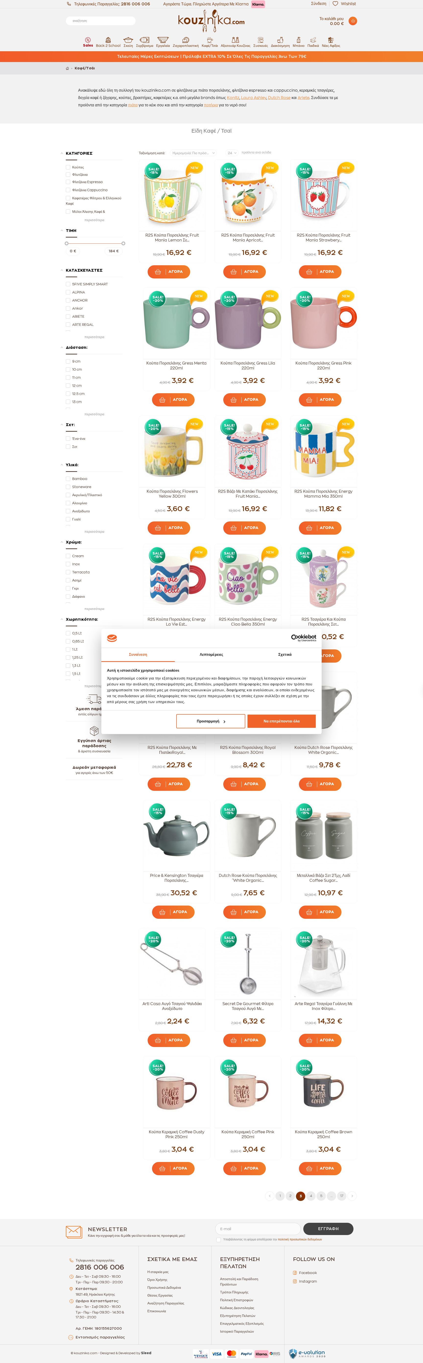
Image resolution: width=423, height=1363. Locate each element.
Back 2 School (108, 45)
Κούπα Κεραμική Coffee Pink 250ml (248, 1134)
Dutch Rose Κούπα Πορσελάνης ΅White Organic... (248, 878)
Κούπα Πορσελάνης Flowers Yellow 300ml (172, 494)
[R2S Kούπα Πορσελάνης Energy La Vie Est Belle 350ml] (176, 579)
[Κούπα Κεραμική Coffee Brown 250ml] (323, 1092)
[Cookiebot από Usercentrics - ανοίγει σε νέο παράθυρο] (294, 638)
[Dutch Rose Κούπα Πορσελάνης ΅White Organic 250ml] (248, 835)
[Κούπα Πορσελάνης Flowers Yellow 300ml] (172, 451)
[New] (193, 169)
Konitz (233, 98)
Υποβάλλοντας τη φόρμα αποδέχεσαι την (272, 1239)
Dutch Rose (279, 98)
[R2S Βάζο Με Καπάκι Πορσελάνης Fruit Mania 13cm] (248, 451)
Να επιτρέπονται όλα (282, 721)
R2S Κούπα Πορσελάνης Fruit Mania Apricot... (248, 237)
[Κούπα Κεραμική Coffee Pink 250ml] (248, 1092)
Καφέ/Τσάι (210, 45)
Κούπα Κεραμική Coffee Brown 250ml (323, 1134)
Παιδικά (313, 45)
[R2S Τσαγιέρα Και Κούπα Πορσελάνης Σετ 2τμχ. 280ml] (323, 579)
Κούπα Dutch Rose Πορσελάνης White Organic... (323, 750)
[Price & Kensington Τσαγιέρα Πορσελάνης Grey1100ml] (176, 835)
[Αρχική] (67, 68)
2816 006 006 (135, 4)
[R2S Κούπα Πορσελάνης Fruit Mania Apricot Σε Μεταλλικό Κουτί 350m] (248, 195)
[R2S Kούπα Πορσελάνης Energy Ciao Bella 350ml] (248, 579)
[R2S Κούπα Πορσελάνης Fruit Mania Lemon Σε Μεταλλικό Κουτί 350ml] (172, 195)
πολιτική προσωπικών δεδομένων (300, 1239)
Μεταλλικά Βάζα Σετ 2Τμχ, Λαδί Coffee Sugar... (323, 878)
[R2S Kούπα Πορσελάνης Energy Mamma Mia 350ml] (323, 451)
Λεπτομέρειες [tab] (211, 654)
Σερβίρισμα (144, 45)
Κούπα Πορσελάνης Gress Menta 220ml (176, 365)
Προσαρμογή (208, 721)
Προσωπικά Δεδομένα (164, 1287)
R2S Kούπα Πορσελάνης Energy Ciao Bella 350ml (248, 622)
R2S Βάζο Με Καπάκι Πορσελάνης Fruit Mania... (248, 494)
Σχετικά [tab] (285, 654)
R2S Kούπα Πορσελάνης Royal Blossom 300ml (248, 750)
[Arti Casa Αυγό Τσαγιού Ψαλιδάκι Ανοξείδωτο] (172, 963)
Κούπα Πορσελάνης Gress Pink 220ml (323, 365)
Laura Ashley (253, 98)
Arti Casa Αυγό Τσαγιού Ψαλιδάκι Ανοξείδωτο (172, 1006)
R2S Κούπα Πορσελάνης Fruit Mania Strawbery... (323, 237)
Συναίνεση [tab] (138, 654)
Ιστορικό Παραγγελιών (237, 1331)
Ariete (303, 98)
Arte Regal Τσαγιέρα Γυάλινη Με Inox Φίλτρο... (323, 1006)
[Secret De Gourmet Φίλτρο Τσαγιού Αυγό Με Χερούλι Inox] (248, 963)
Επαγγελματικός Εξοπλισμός (242, 1323)
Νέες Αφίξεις (331, 45)
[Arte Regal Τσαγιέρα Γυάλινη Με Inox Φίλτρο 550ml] (323, 963)
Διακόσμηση (280, 45)
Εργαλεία (163, 45)
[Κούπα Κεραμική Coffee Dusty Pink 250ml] (176, 1092)
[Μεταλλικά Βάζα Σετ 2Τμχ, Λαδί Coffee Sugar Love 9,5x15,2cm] (323, 835)
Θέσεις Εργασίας (160, 1295)
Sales (88, 45)
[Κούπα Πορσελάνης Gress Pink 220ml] (323, 323)
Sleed (146, 1353)
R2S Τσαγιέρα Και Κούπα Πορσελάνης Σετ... (324, 622)
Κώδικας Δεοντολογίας (237, 1308)
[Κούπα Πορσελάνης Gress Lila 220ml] (248, 323)
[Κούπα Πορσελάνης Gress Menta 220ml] (176, 323)
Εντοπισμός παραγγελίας (100, 1337)
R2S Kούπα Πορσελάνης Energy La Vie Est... (177, 622)
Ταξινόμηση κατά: (152, 153)
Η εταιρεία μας (158, 1272)
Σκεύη (128, 45)
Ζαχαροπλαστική (186, 45)
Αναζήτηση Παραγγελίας (165, 1303)
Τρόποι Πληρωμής (234, 1292)
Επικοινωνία (156, 1311)
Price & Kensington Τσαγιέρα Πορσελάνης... (176, 878)
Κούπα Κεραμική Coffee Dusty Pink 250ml (176, 1134)
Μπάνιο (299, 45)
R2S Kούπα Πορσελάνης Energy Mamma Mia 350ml (323, 494)
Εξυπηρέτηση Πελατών (237, 1315)
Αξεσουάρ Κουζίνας (235, 45)
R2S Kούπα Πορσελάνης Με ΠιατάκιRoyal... (172, 750)
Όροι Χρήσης (157, 1279)
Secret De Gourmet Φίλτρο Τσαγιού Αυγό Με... (248, 1006)
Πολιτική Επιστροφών (236, 1300)
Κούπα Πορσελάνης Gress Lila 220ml (248, 365)
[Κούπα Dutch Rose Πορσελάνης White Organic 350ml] (323, 707)
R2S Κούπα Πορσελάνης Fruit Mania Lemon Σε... (172, 237)
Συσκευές (260, 45)
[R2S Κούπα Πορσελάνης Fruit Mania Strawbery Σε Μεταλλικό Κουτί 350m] (323, 195)
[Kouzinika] (211, 21)
